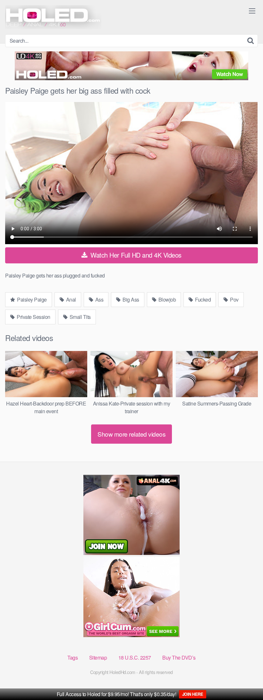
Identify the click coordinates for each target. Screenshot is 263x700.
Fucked (202, 299)
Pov (234, 299)
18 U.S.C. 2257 (134, 657)
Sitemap (98, 657)
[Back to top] (245, 679)
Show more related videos (131, 434)
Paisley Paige (31, 299)
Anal (70, 299)
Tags (72, 657)
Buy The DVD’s (179, 657)
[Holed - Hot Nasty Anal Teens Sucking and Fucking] (53, 17)
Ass (98, 299)
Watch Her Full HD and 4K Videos (135, 255)
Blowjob (166, 299)
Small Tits (79, 316)
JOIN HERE (192, 694)
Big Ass (130, 299)
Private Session (33, 316)
